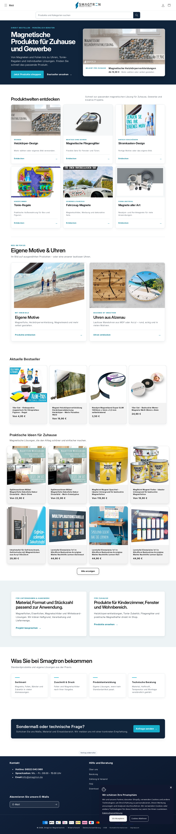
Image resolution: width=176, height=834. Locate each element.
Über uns (93, 769)
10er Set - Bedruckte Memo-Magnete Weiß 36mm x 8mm (145, 409)
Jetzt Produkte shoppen (27, 74)
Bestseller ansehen (59, 74)
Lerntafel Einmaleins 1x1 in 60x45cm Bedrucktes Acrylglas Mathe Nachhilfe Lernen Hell (107, 552)
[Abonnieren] (56, 804)
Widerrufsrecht (74, 828)
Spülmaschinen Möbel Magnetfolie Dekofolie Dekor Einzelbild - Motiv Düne (23, 491)
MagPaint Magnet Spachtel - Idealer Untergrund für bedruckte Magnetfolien (108, 491)
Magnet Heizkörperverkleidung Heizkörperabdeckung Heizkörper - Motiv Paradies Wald (67, 411)
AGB (105, 828)
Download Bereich (98, 788)
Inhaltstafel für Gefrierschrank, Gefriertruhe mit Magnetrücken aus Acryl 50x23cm (25, 552)
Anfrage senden (146, 728)
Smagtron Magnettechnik (54, 828)
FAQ (91, 784)
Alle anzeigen (88, 571)
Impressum (134, 828)
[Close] (171, 787)
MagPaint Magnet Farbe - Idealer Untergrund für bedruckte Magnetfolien (149, 491)
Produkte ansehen (106, 624)
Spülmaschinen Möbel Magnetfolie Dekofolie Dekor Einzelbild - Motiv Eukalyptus (65, 491)
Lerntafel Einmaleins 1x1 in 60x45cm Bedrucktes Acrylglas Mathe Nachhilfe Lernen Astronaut (67, 552)
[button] (8, 5)
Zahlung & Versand (98, 779)
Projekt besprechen (28, 628)
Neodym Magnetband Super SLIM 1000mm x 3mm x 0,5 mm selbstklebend (108, 410)
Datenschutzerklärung (92, 828)
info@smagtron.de (32, 777)
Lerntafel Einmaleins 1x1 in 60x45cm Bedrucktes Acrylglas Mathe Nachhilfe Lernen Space (148, 552)
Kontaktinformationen (118, 828)
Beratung (93, 774)
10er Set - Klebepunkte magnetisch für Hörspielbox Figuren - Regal (26, 410)
